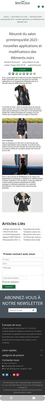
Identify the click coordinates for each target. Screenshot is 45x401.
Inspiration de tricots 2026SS (32, 229)
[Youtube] (14, 374)
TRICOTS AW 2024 (10, 232)
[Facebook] (3, 374)
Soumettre (9, 287)
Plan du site (27, 385)
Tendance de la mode (31, 240)
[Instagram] (17, 374)
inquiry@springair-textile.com (13, 366)
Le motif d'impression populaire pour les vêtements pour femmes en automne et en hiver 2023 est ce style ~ (12, 234)
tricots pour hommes (35, 390)
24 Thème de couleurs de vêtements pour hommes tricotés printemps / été (32, 237)
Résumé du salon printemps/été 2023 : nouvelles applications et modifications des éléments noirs (32, 234)
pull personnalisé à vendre (22, 392)
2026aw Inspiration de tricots (12, 229)
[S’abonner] (33, 310)
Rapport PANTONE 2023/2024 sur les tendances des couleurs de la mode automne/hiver (12, 237)
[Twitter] (10, 374)
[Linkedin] (7, 374)
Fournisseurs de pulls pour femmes (15, 390)
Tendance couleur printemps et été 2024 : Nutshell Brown (32, 232)
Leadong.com (22, 387)
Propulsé (37, 65)
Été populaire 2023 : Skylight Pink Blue (12, 240)
